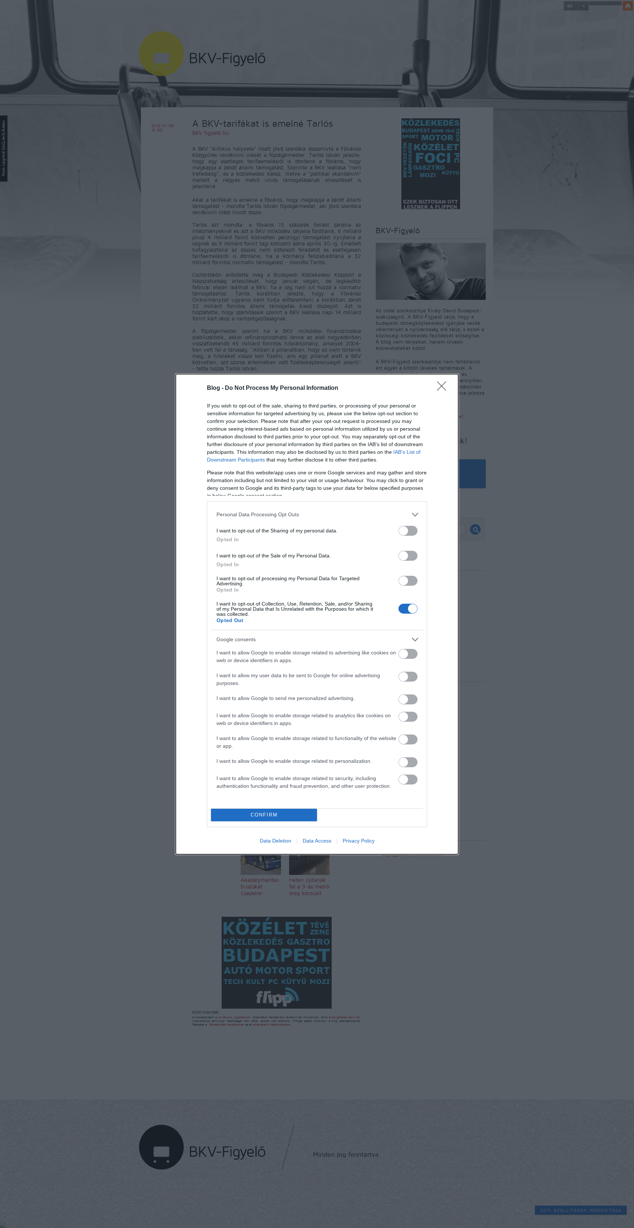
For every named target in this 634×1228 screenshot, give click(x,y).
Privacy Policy (359, 841)
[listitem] (317, 514)
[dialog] (317, 614)
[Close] (444, 388)
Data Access (317, 841)
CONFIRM (264, 815)
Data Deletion (275, 841)
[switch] (408, 531)
